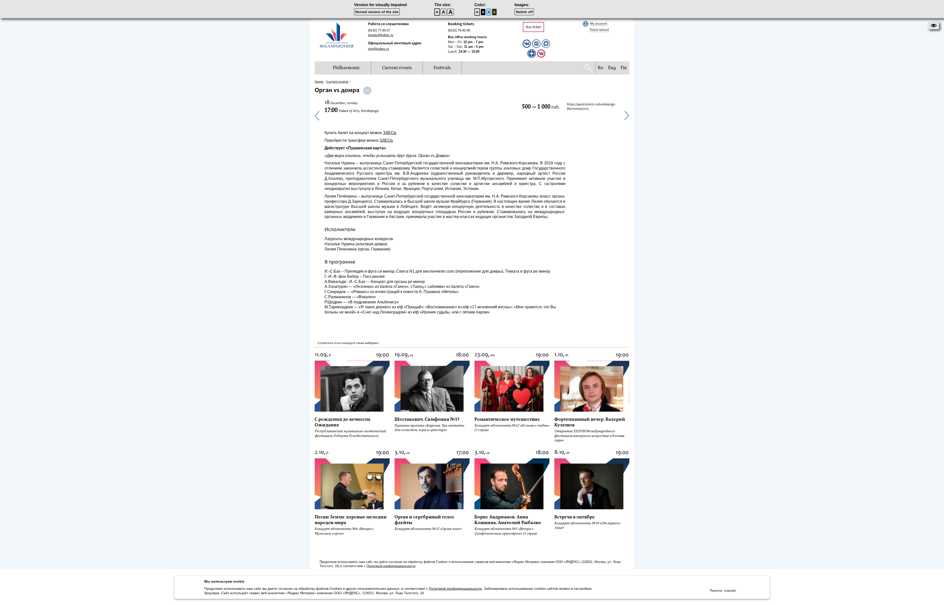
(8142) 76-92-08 (459, 30)
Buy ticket (533, 27)
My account (598, 24)
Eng (612, 68)
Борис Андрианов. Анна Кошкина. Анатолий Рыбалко (507, 520)
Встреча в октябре (574, 517)
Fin (624, 68)
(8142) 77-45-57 (379, 30)
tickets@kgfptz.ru (380, 35)
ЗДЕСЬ (390, 133)
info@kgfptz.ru (378, 49)
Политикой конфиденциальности (391, 566)
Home (319, 82)
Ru (600, 68)
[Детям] (541, 57)
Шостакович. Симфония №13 (427, 419)
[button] (933, 25)
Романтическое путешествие (507, 419)
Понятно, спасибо (723, 590)
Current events (337, 82)
